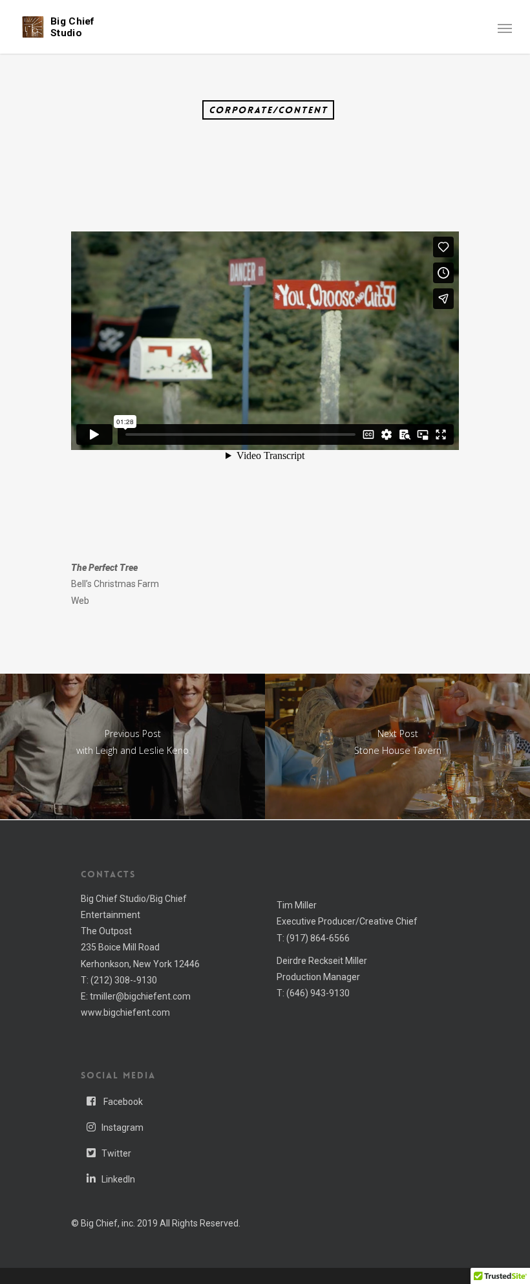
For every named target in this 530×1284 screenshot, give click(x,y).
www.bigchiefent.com (125, 1012)
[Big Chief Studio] (32, 25)
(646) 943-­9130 (318, 993)
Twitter (116, 1153)
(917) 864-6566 (318, 938)
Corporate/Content (268, 110)
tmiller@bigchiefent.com (140, 996)
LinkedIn (118, 1179)
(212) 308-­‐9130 (123, 980)
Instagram (122, 1127)
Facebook (122, 1102)
